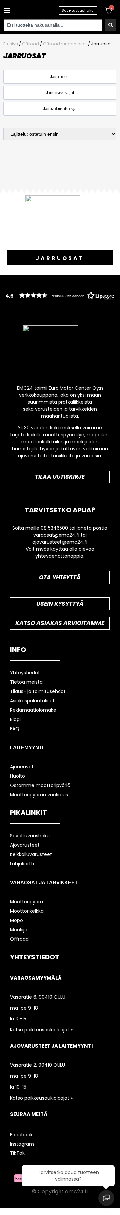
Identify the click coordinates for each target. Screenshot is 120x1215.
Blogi (15, 719)
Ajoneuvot (22, 766)
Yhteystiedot (25, 672)
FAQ (14, 728)
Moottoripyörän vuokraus (39, 794)
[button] (6, 10)
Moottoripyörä (26, 901)
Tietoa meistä (26, 682)
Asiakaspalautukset (32, 700)
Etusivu (10, 44)
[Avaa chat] (106, 1198)
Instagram (22, 1144)
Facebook (21, 1134)
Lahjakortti (22, 863)
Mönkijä (18, 929)
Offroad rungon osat (65, 44)
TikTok (17, 1153)
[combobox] (53, 25)
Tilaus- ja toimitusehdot (38, 691)
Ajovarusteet (25, 845)
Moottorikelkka (27, 911)
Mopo (16, 920)
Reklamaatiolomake (33, 710)
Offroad (30, 44)
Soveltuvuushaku (30, 835)
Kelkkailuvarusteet (31, 854)
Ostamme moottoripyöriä (40, 785)
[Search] (110, 25)
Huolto (17, 776)
